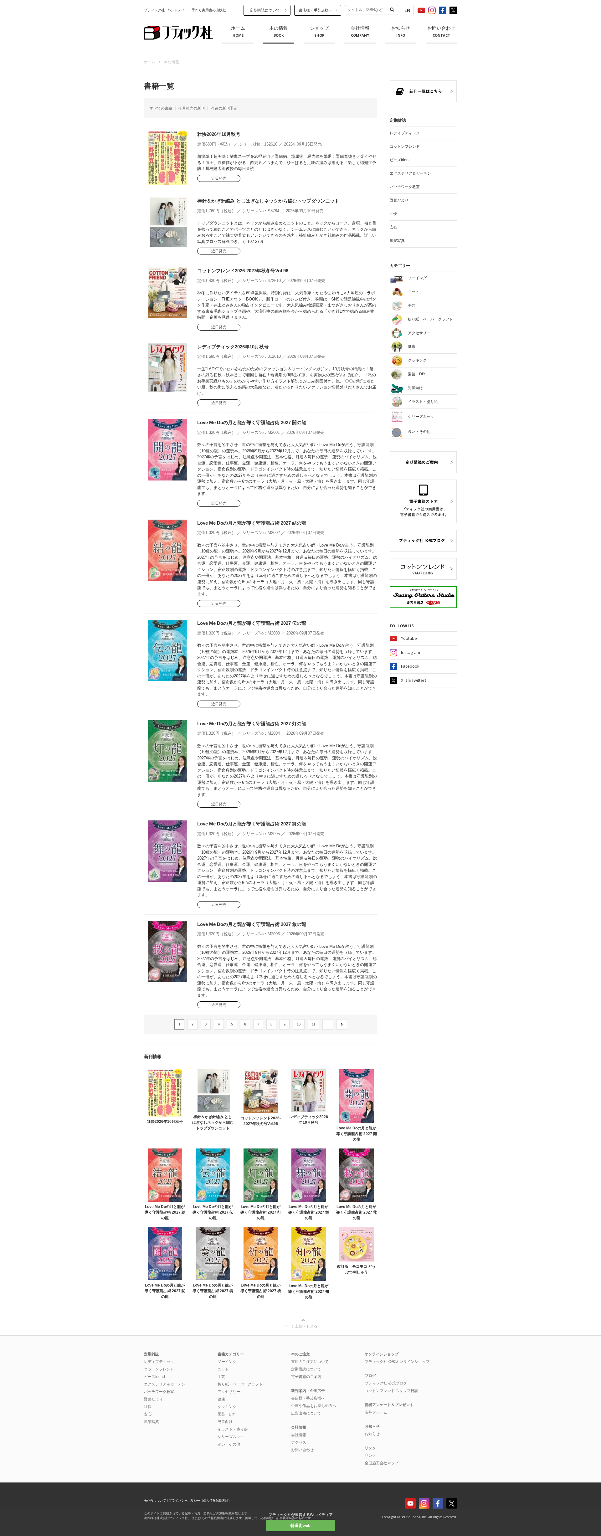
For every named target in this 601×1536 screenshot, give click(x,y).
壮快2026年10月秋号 (218, 134)
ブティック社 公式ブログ (386, 1383)
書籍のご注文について (310, 1361)
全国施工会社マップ (381, 1463)
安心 (393, 227)
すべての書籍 (161, 108)
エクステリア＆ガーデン (410, 173)
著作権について (155, 1500)
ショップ (319, 32)
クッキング (227, 1407)
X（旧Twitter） (415, 680)
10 (298, 1024)
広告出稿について (306, 1413)
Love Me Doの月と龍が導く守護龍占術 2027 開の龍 (251, 422)
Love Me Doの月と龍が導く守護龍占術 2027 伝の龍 (251, 623)
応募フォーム (376, 1412)
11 (313, 1024)
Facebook (410, 666)
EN (407, 10)
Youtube (409, 638)
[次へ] (341, 1024)
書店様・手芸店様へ (315, 10)
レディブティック (405, 133)
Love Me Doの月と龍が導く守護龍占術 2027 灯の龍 (251, 723)
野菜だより (399, 200)
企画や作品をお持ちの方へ (313, 1406)
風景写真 (397, 241)
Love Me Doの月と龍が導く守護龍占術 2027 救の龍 (251, 924)
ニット (223, 1369)
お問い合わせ (441, 32)
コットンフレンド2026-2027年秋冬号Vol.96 (242, 270)
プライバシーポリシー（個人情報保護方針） (200, 1500)
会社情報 (360, 32)
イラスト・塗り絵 (233, 1429)
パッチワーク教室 (405, 187)
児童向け (225, 1422)
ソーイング (227, 1361)
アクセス (298, 1442)
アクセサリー (229, 1392)
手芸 (221, 1376)
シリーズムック (231, 1437)
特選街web (300, 1525)
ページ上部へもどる (300, 1326)
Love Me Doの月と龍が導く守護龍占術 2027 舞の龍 (251, 823)
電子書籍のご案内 (306, 1376)
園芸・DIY (226, 1414)
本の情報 (278, 32)
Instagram (410, 652)
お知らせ (400, 32)
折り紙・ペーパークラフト (240, 1384)
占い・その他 (229, 1444)
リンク (370, 1455)
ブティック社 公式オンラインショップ (397, 1361)
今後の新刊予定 (224, 108)
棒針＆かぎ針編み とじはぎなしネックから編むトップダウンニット (268, 200)
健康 (221, 1399)
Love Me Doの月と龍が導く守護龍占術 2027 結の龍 (251, 523)
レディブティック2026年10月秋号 (233, 346)
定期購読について (265, 10)
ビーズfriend (400, 160)
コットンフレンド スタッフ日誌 (391, 1391)
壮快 (393, 214)
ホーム (238, 32)
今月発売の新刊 (191, 108)
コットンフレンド (405, 146)
